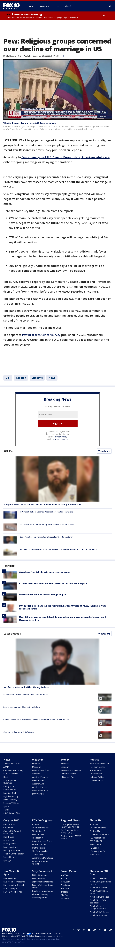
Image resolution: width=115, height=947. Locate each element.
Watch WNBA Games (99, 912)
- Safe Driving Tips (11, 813)
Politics (94, 759)
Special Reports (10, 857)
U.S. (19, 56)
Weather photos (39, 897)
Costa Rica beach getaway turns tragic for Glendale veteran (46, 537)
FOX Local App (10, 888)
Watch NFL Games (98, 878)
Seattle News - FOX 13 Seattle (71, 837)
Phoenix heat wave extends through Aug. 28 (42, 594)
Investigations (9, 843)
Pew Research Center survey (41, 335)
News (51, 377)
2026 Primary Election (99, 763)
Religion (21, 377)
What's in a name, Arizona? (40, 862)
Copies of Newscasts (99, 834)
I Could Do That (39, 844)
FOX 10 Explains (10, 773)
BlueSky (64, 895)
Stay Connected (42, 871)
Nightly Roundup (10, 796)
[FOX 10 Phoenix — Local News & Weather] (12, 6)
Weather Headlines (40, 770)
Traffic (6, 809)
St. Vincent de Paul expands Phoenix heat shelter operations (46, 512)
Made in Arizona (10, 847)
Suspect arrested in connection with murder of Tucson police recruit (42, 504)
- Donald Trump (97, 780)
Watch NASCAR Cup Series (99, 892)
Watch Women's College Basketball (98, 907)
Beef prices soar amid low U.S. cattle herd (22, 707)
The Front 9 (37, 837)
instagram (84, 930)
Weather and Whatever (42, 858)
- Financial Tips (67, 777)
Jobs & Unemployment (71, 770)
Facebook (65, 885)
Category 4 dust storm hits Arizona (18, 732)
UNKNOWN (37, 854)
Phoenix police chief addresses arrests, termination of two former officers (36, 719)
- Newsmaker (96, 773)
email (105, 930)
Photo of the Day (40, 894)
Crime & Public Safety (13, 770)
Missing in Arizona (11, 850)
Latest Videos (12, 633)
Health (6, 777)
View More (104, 451)
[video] (57, 661)
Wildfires (36, 773)
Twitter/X (65, 888)
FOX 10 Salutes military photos (42, 886)
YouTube (65, 875)
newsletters (110, 930)
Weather (37, 759)
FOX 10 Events (38, 878)
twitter (78, 930)
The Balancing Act (40, 827)
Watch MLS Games (98, 915)
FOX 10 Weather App (12, 891)
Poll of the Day (10, 799)
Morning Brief (9, 793)
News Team (95, 844)
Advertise (94, 824)
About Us (95, 820)
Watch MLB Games (98, 887)
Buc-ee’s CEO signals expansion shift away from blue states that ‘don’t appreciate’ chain (58, 549)
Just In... (8, 451)
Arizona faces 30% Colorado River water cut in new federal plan (53, 583)
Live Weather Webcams (14, 881)
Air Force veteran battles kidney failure (26, 687)
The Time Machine (40, 851)
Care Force (8, 827)
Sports (6, 806)
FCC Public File (96, 841)
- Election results (97, 767)
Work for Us (95, 854)
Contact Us (95, 831)
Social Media (69, 871)
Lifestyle (37, 377)
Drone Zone (8, 840)
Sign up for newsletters (42, 881)
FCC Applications (97, 837)
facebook (73, 930)
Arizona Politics (97, 770)
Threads (64, 891)
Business (65, 763)
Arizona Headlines (11, 763)
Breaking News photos (42, 891)
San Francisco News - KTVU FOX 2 (71, 831)
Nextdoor (65, 898)
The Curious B (38, 831)
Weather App (38, 783)
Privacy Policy (60, 436)
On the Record (38, 847)
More (67, 6)
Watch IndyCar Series (99, 896)
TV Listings (94, 847)
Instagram (65, 881)
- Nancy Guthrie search (13, 853)
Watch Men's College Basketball (99, 901)
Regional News (70, 820)
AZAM (6, 767)
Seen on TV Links (11, 803)
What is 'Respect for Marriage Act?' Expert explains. (29, 123)
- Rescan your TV (97, 851)
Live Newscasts (10, 878)
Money (65, 759)
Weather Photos (39, 787)
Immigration (8, 786)
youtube (89, 930)
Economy (65, 767)
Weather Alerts (39, 780)
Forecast (36, 763)
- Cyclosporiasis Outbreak (10, 781)
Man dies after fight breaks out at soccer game (44, 572)
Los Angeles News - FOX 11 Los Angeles (70, 825)
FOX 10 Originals (42, 820)
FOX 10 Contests (39, 875)
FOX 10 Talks (38, 834)
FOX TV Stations (9, 56)
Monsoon (36, 767)
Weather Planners (40, 777)
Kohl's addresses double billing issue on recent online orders (47, 524)
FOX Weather (38, 793)
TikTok (64, 878)
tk (94, 930)
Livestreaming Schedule (14, 885)
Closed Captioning (98, 827)
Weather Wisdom (40, 790)
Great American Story (42, 841)
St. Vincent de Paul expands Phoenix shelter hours (25, 694)
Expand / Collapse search (110, 6)
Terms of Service (59, 439)
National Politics (97, 777)
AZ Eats (35, 824)
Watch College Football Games (100, 883)
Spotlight (7, 860)
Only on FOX (11, 820)
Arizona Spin (9, 824)
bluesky (100, 930)
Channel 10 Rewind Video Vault (12, 832)
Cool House (8, 837)
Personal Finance (68, 773)
